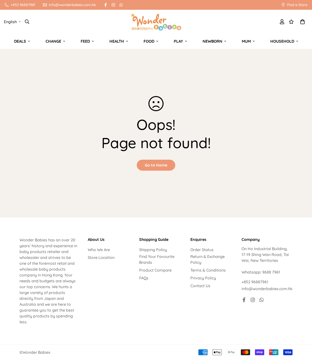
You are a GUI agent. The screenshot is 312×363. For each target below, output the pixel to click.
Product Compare (155, 270)
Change (53, 41)
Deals (20, 41)
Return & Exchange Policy (207, 259)
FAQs (143, 277)
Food (149, 41)
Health (116, 41)
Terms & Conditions (208, 270)
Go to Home (156, 165)
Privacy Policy (203, 277)
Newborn (212, 41)
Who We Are (99, 249)
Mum (246, 41)
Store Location (101, 257)
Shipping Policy (153, 249)
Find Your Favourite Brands (157, 259)
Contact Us (200, 285)
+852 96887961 (255, 281)
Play (178, 41)
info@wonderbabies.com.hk (267, 288)
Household (282, 41)
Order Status (202, 249)
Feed (85, 41)
